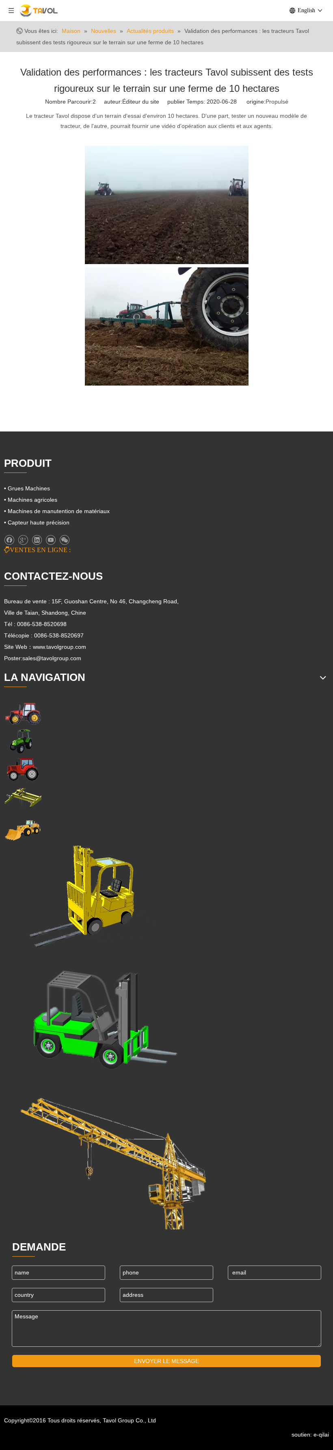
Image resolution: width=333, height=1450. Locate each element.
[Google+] (23, 540)
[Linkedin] (37, 540)
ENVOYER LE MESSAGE (166, 1361)
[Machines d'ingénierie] (22, 829)
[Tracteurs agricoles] (22, 769)
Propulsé (277, 101)
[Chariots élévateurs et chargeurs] (99, 1015)
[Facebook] (9, 540)
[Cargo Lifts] (81, 896)
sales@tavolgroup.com (51, 658)
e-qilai (321, 1434)
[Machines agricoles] (22, 713)
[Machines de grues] (113, 1156)
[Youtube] (50, 540)
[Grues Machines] (22, 797)
